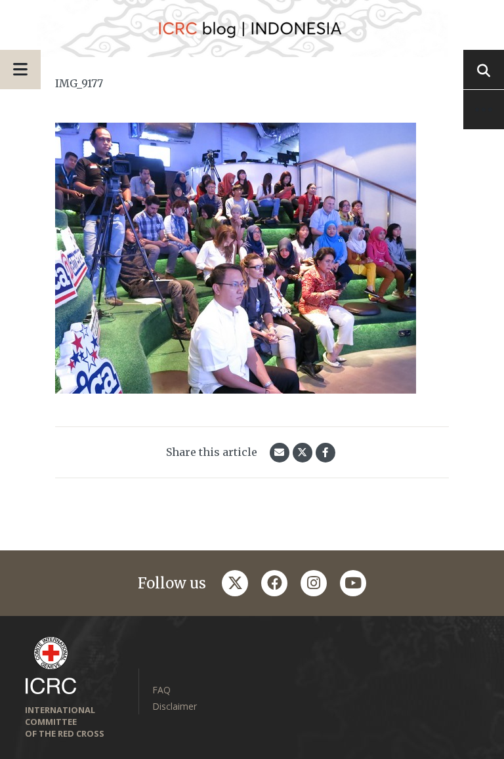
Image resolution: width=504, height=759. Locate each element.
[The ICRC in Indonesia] (252, 28)
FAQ (161, 690)
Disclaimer (174, 706)
